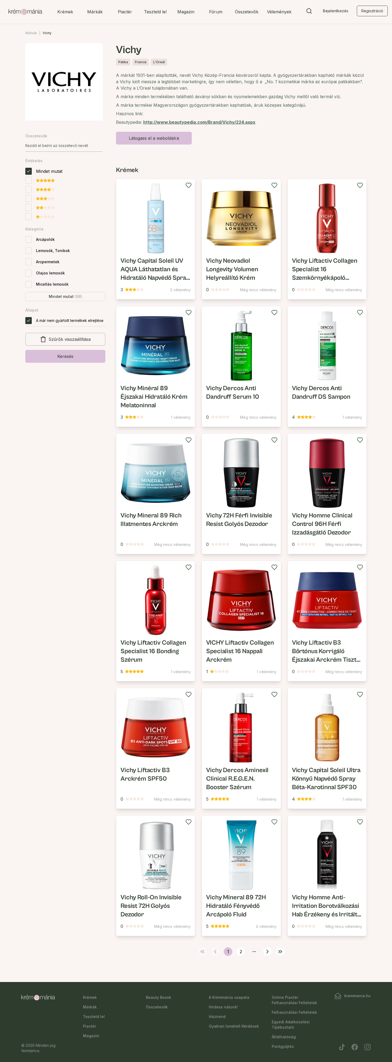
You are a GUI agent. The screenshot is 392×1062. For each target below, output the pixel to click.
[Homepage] (25, 12)
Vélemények (279, 11)
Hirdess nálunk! (223, 1007)
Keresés (65, 356)
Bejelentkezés (335, 11)
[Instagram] (367, 1047)
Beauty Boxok (158, 997)
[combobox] (64, 145)
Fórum (215, 11)
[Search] (309, 12)
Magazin (185, 11)
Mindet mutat (65, 296)
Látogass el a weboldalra (154, 138)
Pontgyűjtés (283, 1046)
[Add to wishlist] (188, 185)
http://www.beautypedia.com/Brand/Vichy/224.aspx (199, 122)
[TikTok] (342, 1047)
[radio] (28, 171)
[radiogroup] (43, 194)
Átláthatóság (284, 1037)
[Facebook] (354, 1047)
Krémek (65, 11)
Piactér (125, 11)
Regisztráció (372, 11)
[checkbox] (28, 239)
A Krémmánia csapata (229, 997)
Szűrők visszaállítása (70, 339)
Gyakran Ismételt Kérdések (234, 1026)
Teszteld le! (155, 11)
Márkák (95, 11)
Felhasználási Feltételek (294, 1012)
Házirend (217, 1016)
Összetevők (246, 11)
